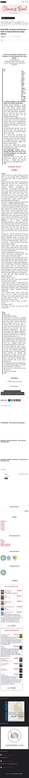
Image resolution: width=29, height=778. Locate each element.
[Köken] (20, 649)
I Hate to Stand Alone (18, 22)
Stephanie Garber (5, 670)
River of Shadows (5, 663)
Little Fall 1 (22, 392)
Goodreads (11, 167)
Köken (2, 646)
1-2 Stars (3, 530)
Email (2, 540)
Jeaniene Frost (7, 609)
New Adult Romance (6, 23)
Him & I (5, 596)
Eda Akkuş (4, 647)
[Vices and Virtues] (2, 594)
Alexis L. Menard (7, 591)
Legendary (3, 669)
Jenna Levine (7, 613)
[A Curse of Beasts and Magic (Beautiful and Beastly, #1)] (2, 610)
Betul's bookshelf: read (11, 586)
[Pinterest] (27, 2)
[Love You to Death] (2, 615)
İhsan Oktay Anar (5, 635)
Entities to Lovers (8, 601)
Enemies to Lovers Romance (6, 22)
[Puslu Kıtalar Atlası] (20, 637)
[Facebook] (21, 2)
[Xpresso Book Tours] (14, 721)
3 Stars (2, 528)
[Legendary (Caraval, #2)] (20, 672)
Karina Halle (4, 659)
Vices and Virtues (8, 590)
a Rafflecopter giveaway (14, 381)
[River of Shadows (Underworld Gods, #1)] (20, 667)
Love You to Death (8, 612)
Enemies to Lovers (20, 21)
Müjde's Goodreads (5, 544)
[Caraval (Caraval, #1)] (20, 677)
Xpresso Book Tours (21, 394)
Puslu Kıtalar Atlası (5, 634)
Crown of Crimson (5, 658)
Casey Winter (12, 21)
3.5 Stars (3, 527)
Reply (6, 478)
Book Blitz (6, 21)
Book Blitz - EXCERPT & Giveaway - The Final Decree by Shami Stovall (14, 460)
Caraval (2, 674)
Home (2, 21)
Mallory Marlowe (7, 602)
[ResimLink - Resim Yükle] (14, 748)
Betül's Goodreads (5, 545)
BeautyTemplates (19, 773)
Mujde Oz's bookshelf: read (12, 630)
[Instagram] (25, 2)
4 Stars (2, 525)
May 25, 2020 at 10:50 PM (23, 474)
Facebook (6, 371)
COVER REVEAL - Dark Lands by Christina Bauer (13, 422)
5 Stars (2, 522)
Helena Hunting (7, 597)
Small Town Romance (16, 23)
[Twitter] (23, 2)
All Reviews (3, 521)
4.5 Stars (3, 524)
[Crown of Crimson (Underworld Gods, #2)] (20, 661)
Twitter (2, 542)
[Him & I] (2, 599)
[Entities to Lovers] (2, 604)
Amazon (18, 167)
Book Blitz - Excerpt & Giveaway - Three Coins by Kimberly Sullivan (13, 441)
